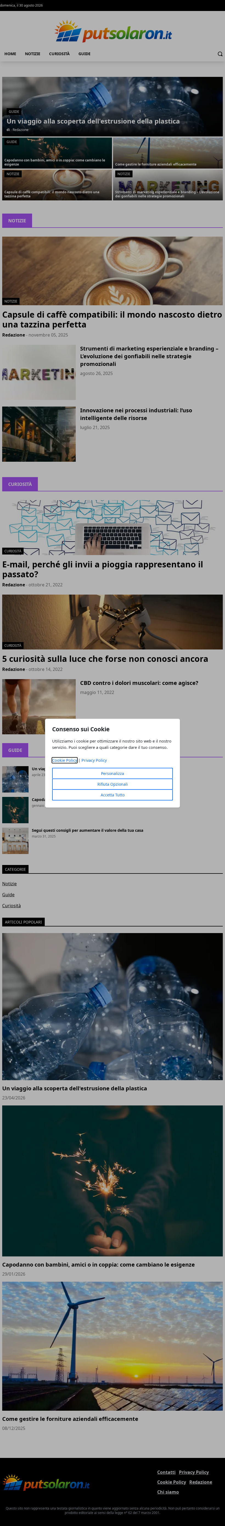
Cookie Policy (64, 760)
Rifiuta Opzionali (112, 784)
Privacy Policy (94, 760)
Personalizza (112, 773)
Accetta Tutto (113, 794)
